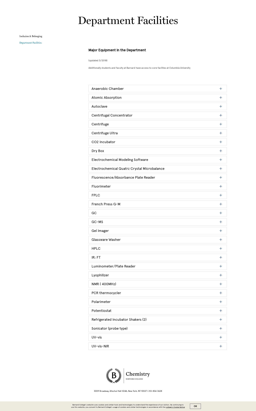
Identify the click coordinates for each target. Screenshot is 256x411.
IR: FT (96, 257)
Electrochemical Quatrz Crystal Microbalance (128, 168)
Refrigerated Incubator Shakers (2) (119, 319)
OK (195, 406)
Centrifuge (100, 124)
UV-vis (97, 337)
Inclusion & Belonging (30, 36)
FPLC (96, 195)
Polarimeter (101, 302)
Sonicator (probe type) (110, 328)
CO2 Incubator (103, 142)
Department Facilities (30, 42)
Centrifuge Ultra (105, 133)
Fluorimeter (101, 186)
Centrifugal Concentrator (112, 115)
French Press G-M (106, 204)
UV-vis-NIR (100, 346)
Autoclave (99, 106)
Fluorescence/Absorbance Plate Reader (123, 177)
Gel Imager (100, 231)
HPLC (96, 248)
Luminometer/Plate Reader (113, 266)
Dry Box (98, 151)
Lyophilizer (100, 275)
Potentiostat (101, 310)
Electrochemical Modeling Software (120, 159)
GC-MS (97, 222)
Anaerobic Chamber (108, 88)
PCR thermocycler (106, 293)
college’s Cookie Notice (175, 407)
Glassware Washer (106, 239)
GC (94, 213)
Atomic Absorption (107, 97)
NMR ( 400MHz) (104, 284)
